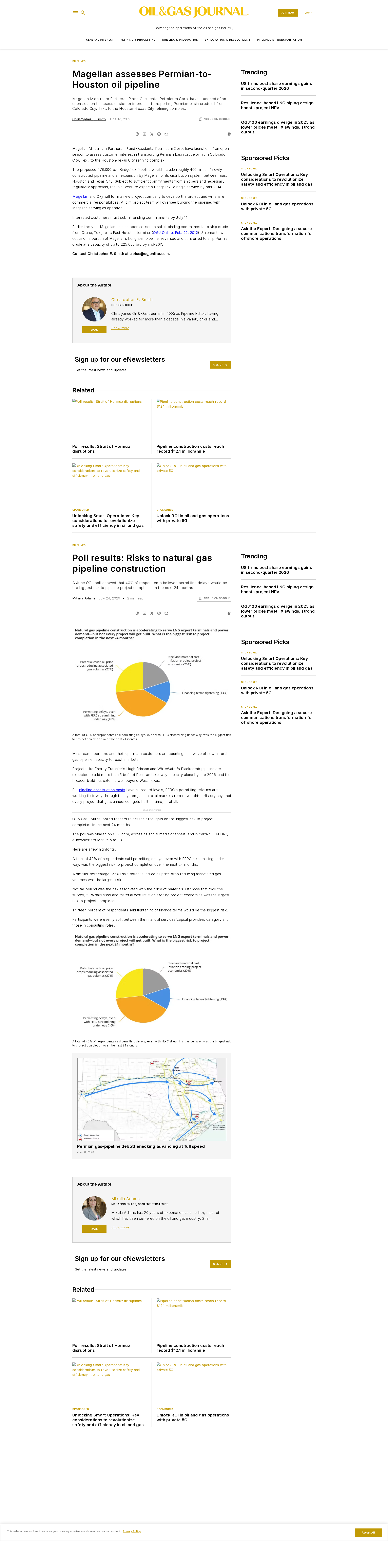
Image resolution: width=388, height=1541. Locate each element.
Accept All (368, 1532)
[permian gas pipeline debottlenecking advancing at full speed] (152, 1091)
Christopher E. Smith (89, 119)
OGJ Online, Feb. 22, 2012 (175, 232)
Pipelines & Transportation (279, 39)
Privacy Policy (132, 1531)
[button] (75, 13)
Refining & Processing (138, 39)
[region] (194, 1532)
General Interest (100, 39)
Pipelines (78, 61)
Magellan (80, 196)
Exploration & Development (228, 39)
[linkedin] (144, 134)
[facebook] (137, 134)
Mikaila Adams (83, 598)
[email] (166, 134)
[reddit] (159, 134)
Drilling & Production (180, 39)
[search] (83, 13)
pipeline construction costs (102, 790)
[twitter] (152, 134)
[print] (229, 134)
